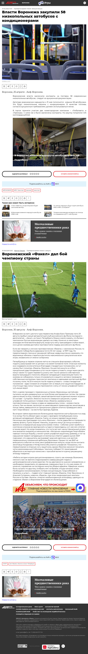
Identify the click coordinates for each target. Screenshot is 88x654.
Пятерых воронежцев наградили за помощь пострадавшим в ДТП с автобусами (68, 213)
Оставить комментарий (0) (70, 174)
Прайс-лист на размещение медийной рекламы (49, 611)
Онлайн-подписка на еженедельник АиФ (30, 609)
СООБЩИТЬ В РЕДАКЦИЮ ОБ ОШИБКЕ (27, 614)
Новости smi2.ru (9, 244)
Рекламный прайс (71, 609)
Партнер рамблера (34, 646)
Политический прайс (23, 611)
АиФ (15, 319)
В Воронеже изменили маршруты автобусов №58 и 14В (46, 155)
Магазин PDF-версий (52, 607)
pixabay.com (6, 81)
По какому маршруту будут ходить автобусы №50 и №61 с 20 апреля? (68, 206)
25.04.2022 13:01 (7, 8)
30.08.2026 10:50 (7, 250)
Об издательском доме (24, 607)
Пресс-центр (38, 607)
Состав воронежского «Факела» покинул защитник (44, 529)
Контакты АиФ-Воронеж (54, 609)
